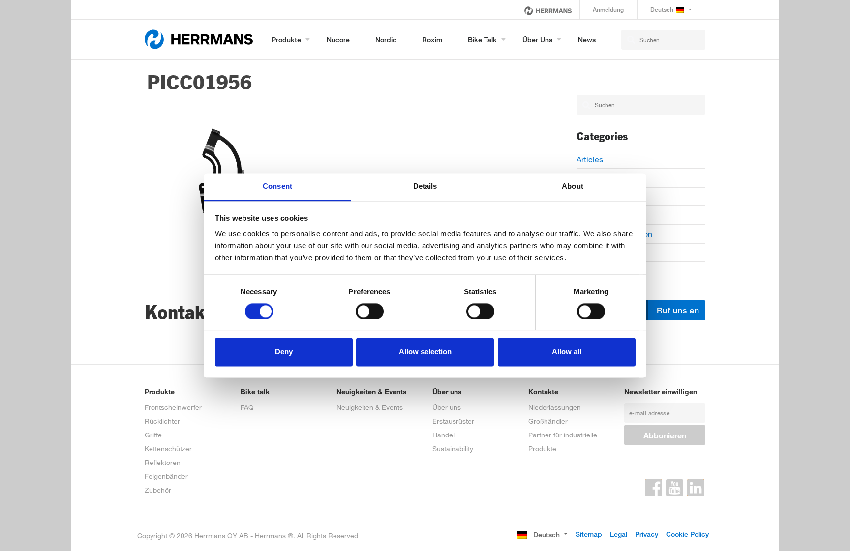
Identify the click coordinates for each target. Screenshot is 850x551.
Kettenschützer (168, 448)
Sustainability (452, 448)
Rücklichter (162, 421)
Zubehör (158, 490)
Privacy (646, 534)
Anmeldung (608, 9)
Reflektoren (163, 462)
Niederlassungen (554, 407)
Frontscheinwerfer (173, 407)
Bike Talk (482, 39)
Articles (590, 159)
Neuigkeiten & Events (369, 407)
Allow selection (425, 352)
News (587, 39)
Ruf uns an (676, 310)
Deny (284, 352)
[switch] (370, 311)
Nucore (338, 39)
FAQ (247, 407)
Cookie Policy (687, 534)
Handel (443, 435)
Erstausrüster (453, 421)
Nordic (385, 39)
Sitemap (589, 534)
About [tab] (572, 186)
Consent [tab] (277, 186)
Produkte (286, 39)
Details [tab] (425, 186)
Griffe (153, 435)
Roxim (432, 39)
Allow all (566, 352)
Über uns (537, 39)
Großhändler (548, 421)
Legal (618, 534)
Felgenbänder (166, 476)
